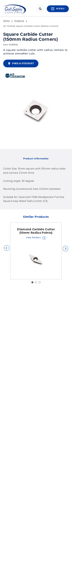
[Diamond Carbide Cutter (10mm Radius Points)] (36, 259)
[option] (36, 111)
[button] (6, 248)
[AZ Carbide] (15, 76)
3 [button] (40, 282)
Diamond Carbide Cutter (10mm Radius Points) (36, 230)
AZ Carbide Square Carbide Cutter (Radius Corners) (30, 26)
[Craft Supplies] (14, 9)
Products (19, 21)
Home (6, 21)
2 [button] (36, 282)
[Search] (40, 8)
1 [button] (32, 282)
